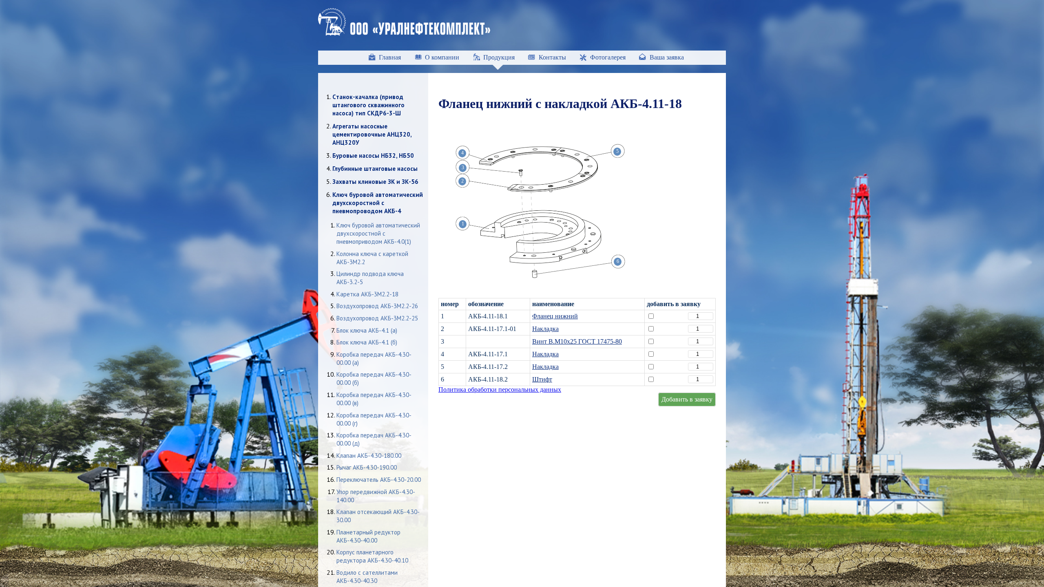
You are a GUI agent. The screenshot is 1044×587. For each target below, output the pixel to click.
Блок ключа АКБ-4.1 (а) (366, 330)
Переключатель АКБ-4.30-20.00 (378, 479)
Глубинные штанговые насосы (375, 168)
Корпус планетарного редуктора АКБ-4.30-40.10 (372, 556)
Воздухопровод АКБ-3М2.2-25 (377, 318)
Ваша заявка (667, 57)
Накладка (545, 328)
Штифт (542, 379)
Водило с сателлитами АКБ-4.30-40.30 (367, 577)
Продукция (499, 57)
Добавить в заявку (686, 399)
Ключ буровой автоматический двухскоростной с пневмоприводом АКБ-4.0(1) (378, 233)
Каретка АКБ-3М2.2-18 (367, 294)
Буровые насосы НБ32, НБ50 (373, 155)
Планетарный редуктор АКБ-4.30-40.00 (368, 536)
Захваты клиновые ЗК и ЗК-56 (375, 181)
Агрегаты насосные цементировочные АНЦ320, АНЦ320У (371, 134)
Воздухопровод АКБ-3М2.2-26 (377, 306)
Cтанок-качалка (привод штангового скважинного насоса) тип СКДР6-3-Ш (368, 105)
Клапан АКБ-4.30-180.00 (368, 455)
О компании (442, 57)
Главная (390, 57)
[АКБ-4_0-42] (540, 281)
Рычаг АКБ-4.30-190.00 (366, 467)
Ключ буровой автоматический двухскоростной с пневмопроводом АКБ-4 (377, 203)
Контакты (552, 57)
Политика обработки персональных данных (499, 389)
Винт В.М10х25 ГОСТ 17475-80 (577, 341)
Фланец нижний (555, 316)
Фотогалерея (608, 57)
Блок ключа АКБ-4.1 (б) (366, 342)
